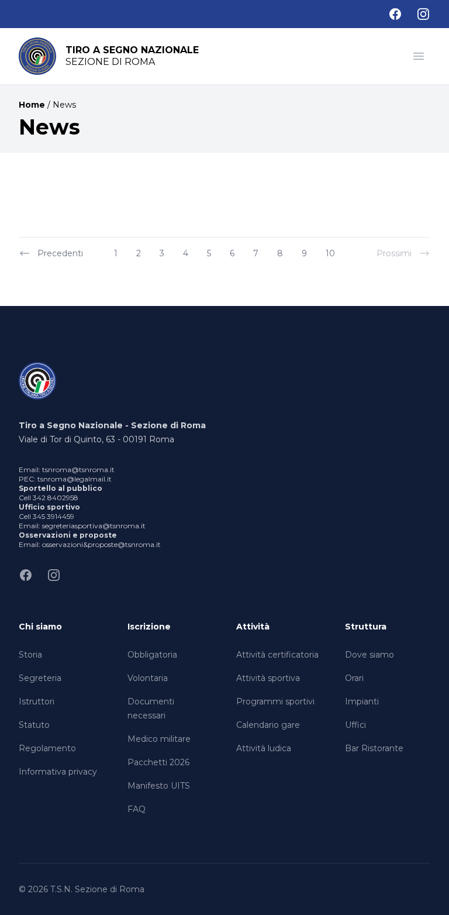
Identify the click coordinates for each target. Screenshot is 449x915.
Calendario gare (268, 725)
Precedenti (60, 253)
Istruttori (36, 701)
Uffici (355, 725)
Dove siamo (369, 654)
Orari (354, 678)
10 (330, 253)
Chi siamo (40, 626)
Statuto (34, 725)
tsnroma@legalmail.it (74, 478)
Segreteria (40, 678)
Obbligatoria (152, 654)
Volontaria (147, 678)
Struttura (365, 626)
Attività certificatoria (277, 654)
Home (32, 104)
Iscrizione (149, 626)
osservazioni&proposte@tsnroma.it (101, 544)
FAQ (136, 809)
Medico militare (159, 739)
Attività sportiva (268, 678)
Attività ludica (263, 748)
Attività (253, 626)
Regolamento (47, 748)
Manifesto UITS (158, 785)
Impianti (362, 701)
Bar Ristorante (374, 748)
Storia (30, 654)
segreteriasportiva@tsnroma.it (94, 525)
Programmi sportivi (275, 701)
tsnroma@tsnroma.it (78, 469)
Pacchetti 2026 (158, 762)
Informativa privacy (58, 771)
